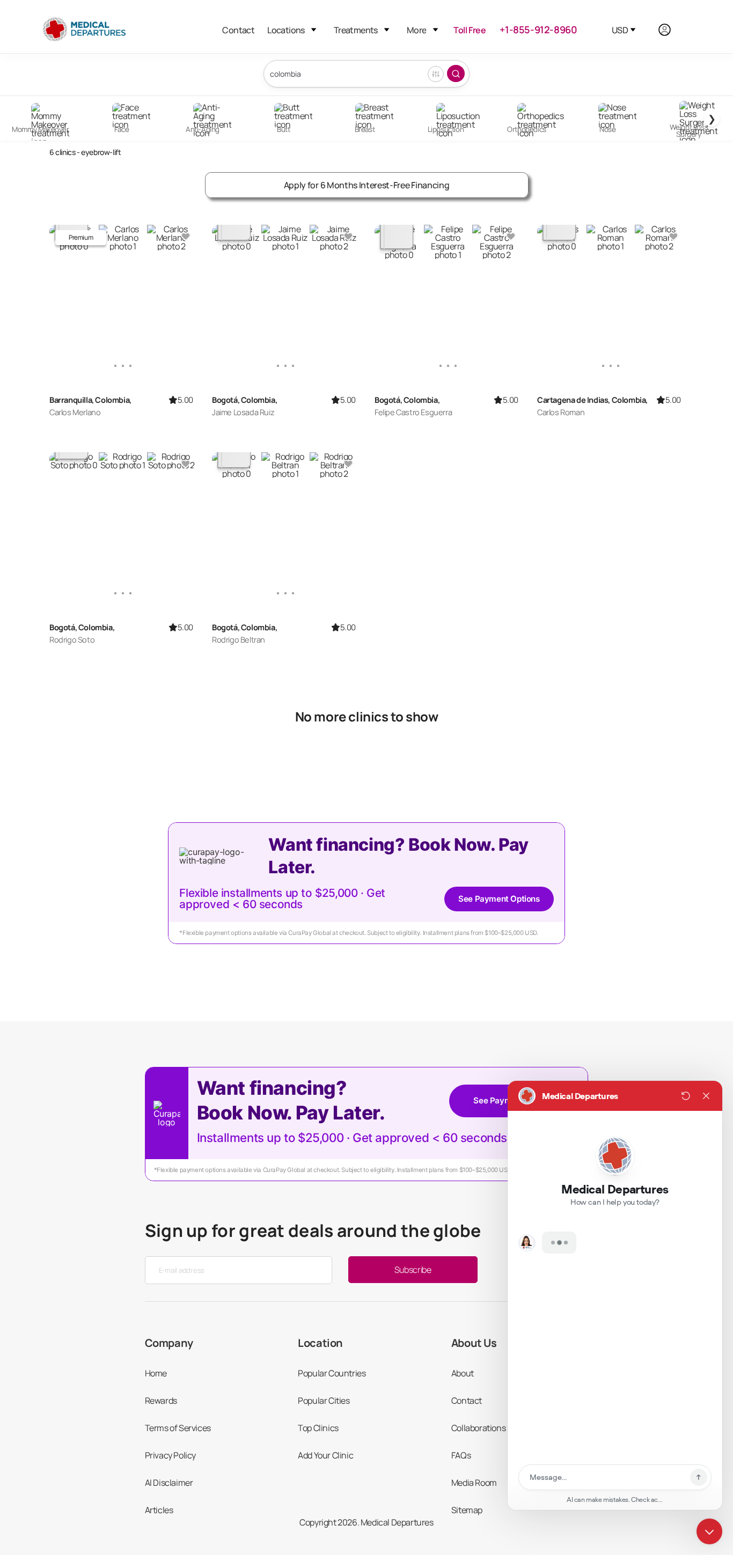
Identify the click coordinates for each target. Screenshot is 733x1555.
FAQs (461, 1455)
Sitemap (466, 1510)
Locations (286, 30)
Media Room (474, 1482)
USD (620, 30)
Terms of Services (178, 1428)
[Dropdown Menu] (314, 30)
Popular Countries (331, 1373)
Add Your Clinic (325, 1455)
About (462, 1373)
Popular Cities (323, 1400)
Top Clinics (318, 1428)
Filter (436, 74)
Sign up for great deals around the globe (313, 1230)
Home (156, 1373)
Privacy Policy (170, 1455)
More (416, 30)
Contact (238, 30)
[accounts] (670, 29)
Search (456, 73)
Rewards (161, 1400)
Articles (159, 1510)
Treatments (356, 30)
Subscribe (412, 1270)
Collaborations (478, 1428)
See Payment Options (498, 899)
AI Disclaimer (169, 1482)
